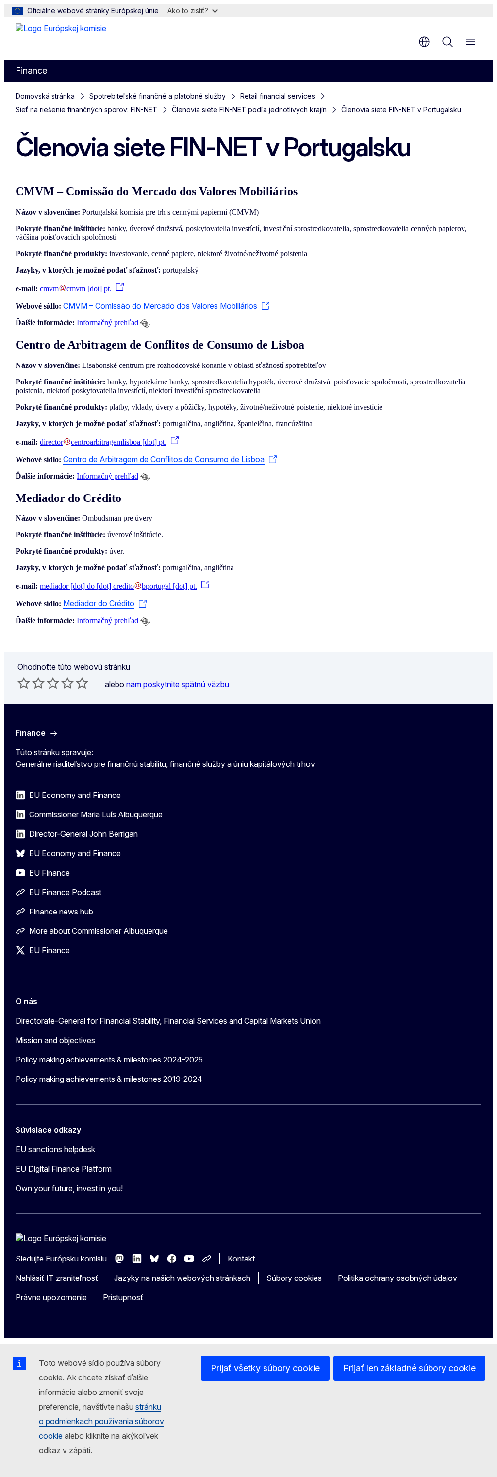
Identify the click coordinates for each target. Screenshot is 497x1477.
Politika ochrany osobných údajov (397, 1278)
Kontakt (241, 1258)
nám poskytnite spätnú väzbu (177, 684)
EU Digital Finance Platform (64, 1169)
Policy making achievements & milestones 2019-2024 (109, 1079)
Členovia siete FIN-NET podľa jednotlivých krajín (249, 109)
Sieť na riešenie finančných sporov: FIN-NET (86, 109)
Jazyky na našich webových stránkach (182, 1278)
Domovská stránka (45, 96)
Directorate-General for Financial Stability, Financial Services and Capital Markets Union (168, 1021)
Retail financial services (277, 96)
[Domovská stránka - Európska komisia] (61, 37)
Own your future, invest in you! (69, 1188)
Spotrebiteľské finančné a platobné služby (157, 96)
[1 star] (24, 683)
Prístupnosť (123, 1297)
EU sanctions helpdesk (55, 1149)
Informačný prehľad (107, 322)
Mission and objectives (55, 1040)
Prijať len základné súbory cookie (409, 1368)
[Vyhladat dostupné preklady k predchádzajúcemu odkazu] (145, 324)
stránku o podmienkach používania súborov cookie (101, 1421)
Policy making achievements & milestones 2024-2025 (109, 1059)
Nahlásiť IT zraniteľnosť (57, 1278)
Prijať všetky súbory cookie (265, 1368)
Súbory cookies (294, 1278)
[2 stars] (31, 683)
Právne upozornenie (51, 1297)
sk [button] (424, 41)
